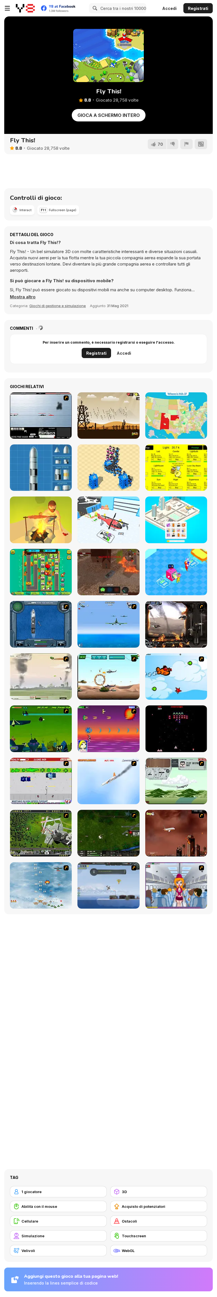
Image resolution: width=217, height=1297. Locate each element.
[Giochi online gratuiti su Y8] (25, 8)
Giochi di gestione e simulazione (57, 305)
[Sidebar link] (7, 8)
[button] (23, 297)
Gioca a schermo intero (108, 115)
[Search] (94, 8)
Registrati (198, 8)
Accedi (169, 8)
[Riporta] (186, 144)
